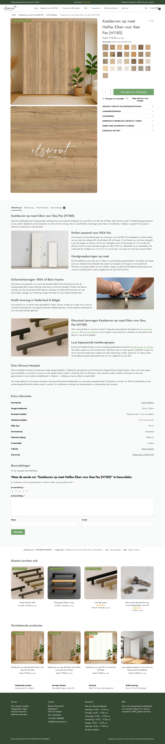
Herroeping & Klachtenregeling (144, 739)
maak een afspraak (90, 332)
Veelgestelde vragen (19, 708)
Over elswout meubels (20, 706)
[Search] (147, 8)
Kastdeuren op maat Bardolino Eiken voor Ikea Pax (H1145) (27, 668)
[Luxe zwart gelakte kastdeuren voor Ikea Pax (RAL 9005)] (152, 21)
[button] (155, 8)
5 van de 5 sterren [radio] (27, 491)
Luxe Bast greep (100, 602)
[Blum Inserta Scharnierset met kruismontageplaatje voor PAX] (137, 582)
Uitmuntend (82, 2)
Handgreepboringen (111, 111)
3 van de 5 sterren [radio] (19, 491)
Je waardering (17, 487)
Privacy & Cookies (128, 739)
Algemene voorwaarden (115, 739)
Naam (13, 519)
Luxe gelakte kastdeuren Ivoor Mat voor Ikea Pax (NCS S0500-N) (137, 668)
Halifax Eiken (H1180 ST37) (143, 454)
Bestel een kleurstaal (19, 714)
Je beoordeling (18, 495)
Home (14, 15)
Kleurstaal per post (111, 130)
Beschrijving (29, 207)
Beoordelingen (58, 207)
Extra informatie (42, 207)
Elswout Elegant (148, 449)
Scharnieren (108, 116)
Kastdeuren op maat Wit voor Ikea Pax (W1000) (101, 668)
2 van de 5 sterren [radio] (16, 491)
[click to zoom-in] (54, 61)
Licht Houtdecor (51, 15)
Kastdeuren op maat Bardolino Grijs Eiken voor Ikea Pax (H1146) (64, 668)
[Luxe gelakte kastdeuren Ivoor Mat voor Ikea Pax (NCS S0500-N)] (137, 647)
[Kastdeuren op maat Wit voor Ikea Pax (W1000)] (150, 21)
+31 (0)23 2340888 (56, 718)
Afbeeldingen (16, 207)
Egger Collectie (134, 550)
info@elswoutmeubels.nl (57, 721)
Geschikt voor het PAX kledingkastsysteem (121, 106)
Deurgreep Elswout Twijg (64, 602)
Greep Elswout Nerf (27, 602)
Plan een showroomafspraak (96, 706)
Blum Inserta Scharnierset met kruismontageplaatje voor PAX (137, 604)
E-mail (84, 519)
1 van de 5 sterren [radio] (12, 491)
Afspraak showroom (18, 711)
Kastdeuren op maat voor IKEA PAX (31, 15)
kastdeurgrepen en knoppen (142, 347)
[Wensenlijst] (40, 570)
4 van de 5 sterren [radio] (23, 491)
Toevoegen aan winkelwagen (134, 92)
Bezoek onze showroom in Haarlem (118, 126)
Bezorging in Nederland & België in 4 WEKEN (122, 121)
